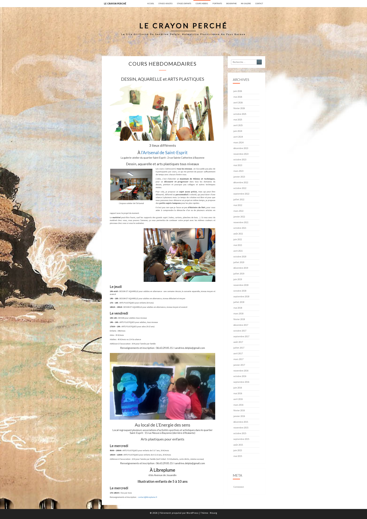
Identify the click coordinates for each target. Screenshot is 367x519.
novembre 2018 (240, 285)
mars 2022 (238, 210)
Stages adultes (165, 3)
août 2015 (238, 444)
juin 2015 (237, 450)
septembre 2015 (241, 439)
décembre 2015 (240, 421)
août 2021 (238, 233)
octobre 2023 (239, 159)
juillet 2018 (238, 302)
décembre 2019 (240, 267)
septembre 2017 (241, 336)
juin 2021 (237, 239)
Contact (259, 3)
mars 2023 (238, 170)
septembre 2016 (241, 381)
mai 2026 (237, 96)
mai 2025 (237, 119)
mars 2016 (238, 404)
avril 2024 (238, 136)
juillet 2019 (238, 273)
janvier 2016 (239, 416)
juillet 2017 (238, 347)
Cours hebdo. (202, 3)
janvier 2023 (239, 176)
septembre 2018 (241, 296)
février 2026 (239, 108)
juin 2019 (237, 279)
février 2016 (239, 410)
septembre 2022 (241, 193)
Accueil (150, 3)
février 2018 (239, 319)
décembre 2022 (240, 182)
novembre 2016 (240, 370)
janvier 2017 (239, 364)
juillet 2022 (238, 199)
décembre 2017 (240, 324)
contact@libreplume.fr (147, 497)
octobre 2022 (239, 188)
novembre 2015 (240, 427)
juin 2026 (237, 91)
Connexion (238, 486)
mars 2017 (238, 359)
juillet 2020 (238, 262)
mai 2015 (237, 456)
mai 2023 (237, 165)
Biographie (231, 3)
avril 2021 (238, 250)
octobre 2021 (239, 227)
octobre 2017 (239, 330)
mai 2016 (237, 393)
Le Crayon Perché (115, 3)
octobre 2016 (239, 376)
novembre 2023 (240, 153)
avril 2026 (238, 102)
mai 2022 (237, 205)
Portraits (217, 3)
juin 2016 (237, 387)
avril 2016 (238, 399)
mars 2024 (238, 142)
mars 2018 (238, 313)
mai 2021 (237, 245)
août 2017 (238, 342)
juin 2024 (237, 131)
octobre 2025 (239, 114)
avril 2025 (238, 125)
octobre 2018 (239, 290)
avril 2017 (238, 353)
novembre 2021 (240, 222)
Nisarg (213, 512)
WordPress (192, 512)
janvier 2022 (239, 216)
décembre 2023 (240, 148)
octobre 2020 (239, 256)
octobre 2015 (239, 433)
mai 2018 (237, 307)
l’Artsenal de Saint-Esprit (164, 152)
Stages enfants (184, 3)
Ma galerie (246, 3)
